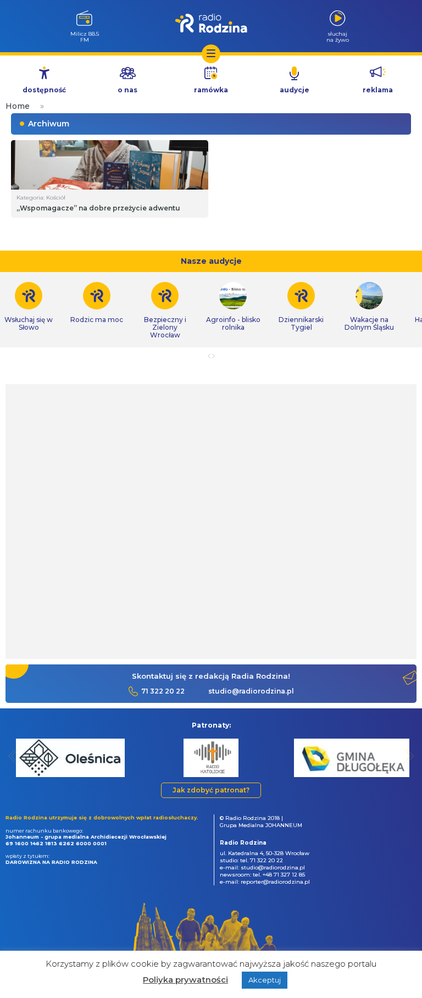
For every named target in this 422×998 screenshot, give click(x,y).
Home (17, 106)
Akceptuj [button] (264, 979)
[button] (13, 756)
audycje (294, 90)
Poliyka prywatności (185, 979)
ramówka (211, 90)
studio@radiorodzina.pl (251, 691)
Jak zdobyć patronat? (211, 790)
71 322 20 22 (163, 691)
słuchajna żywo (337, 36)
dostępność (44, 90)
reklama (378, 90)
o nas (127, 90)
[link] (97, 303)
